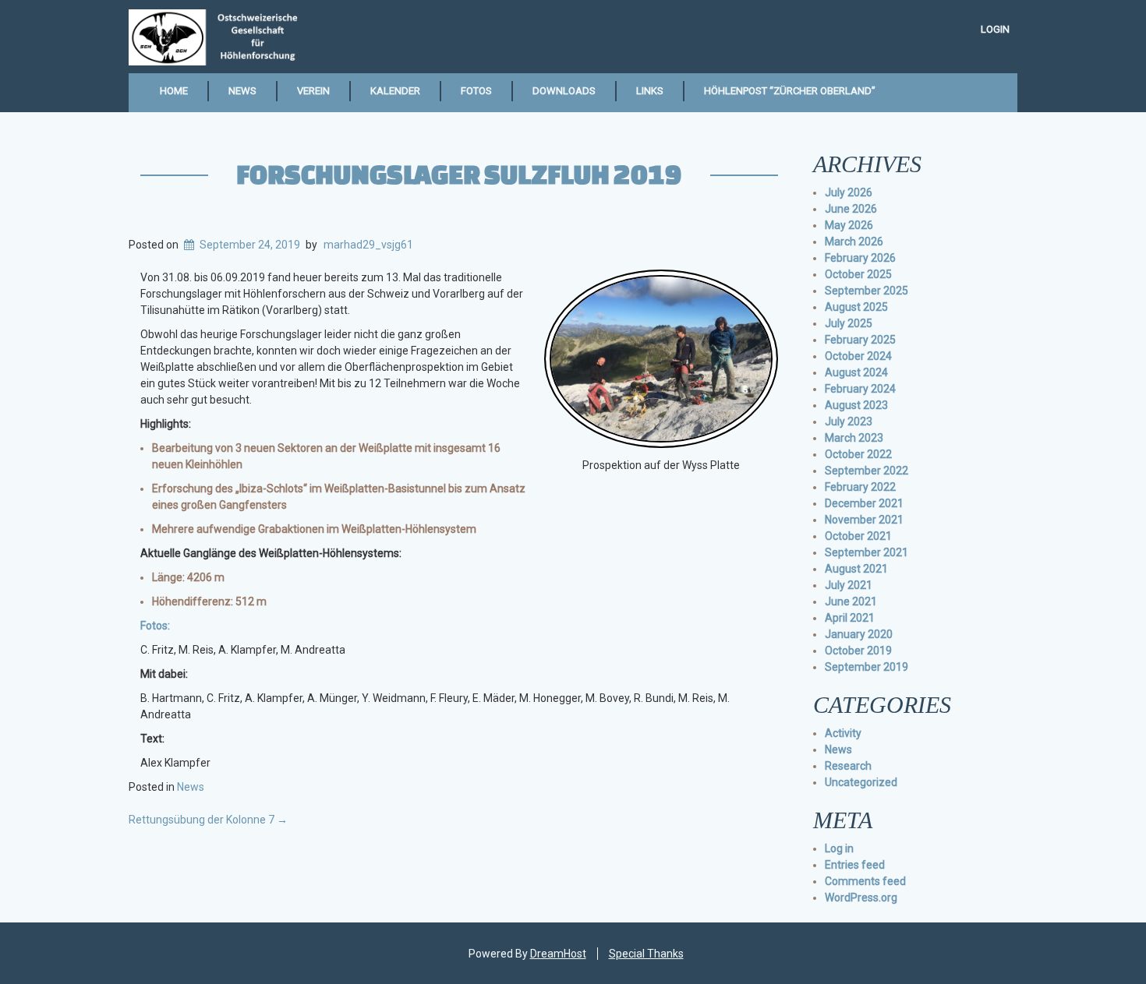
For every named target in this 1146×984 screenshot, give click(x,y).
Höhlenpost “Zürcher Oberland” (789, 91)
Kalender (395, 91)
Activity (843, 733)
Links (649, 91)
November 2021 (864, 519)
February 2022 (860, 487)
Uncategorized (861, 782)
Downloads (564, 91)
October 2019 (858, 650)
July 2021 (848, 585)
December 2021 (864, 503)
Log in (839, 848)
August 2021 (856, 569)
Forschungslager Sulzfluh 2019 (459, 174)
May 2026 (849, 225)
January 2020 (859, 634)
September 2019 (866, 667)
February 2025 (860, 339)
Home (174, 91)
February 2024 (860, 389)
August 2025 (856, 307)
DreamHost (558, 953)
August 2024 (856, 372)
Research (848, 766)
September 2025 (866, 290)
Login (995, 29)
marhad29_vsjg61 (368, 244)
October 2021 (858, 536)
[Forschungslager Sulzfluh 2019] (661, 357)
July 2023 (848, 421)
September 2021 (866, 552)
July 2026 (848, 192)
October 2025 (858, 274)
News (242, 91)
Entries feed (855, 865)
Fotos (476, 91)
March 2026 (854, 241)
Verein (313, 91)
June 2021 (851, 601)
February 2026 (860, 258)
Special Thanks (646, 953)
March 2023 (854, 438)
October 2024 (858, 356)
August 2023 (856, 405)
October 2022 (858, 454)
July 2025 (848, 323)
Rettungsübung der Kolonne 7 (208, 819)
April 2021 (850, 618)
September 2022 (866, 470)
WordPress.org (861, 897)
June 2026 (851, 209)
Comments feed (865, 881)
